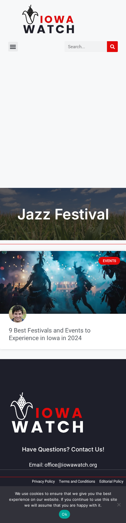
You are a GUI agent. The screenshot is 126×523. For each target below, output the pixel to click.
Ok (64, 514)
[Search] (112, 46)
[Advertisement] (63, 122)
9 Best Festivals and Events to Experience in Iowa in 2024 (50, 334)
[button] (13, 46)
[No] (119, 505)
